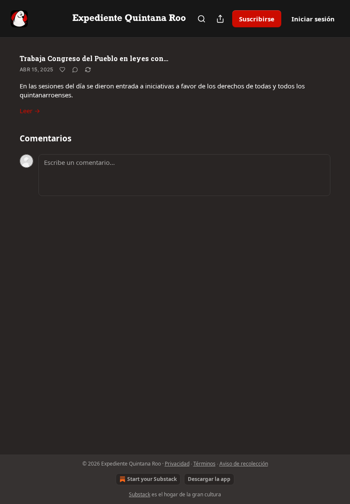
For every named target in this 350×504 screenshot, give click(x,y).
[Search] (201, 18)
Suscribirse (256, 19)
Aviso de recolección (243, 463)
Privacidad (177, 463)
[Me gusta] (62, 69)
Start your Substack (152, 479)
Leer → (30, 110)
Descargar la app (209, 479)
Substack (139, 494)
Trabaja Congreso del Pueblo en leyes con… (94, 58)
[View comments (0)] (75, 69)
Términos (204, 463)
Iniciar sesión (313, 19)
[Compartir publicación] (220, 18)
